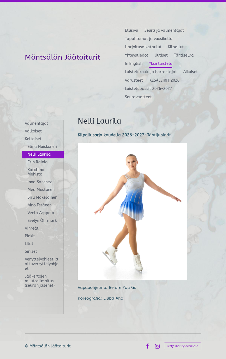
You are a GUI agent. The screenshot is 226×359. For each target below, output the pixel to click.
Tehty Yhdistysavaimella (182, 346)
